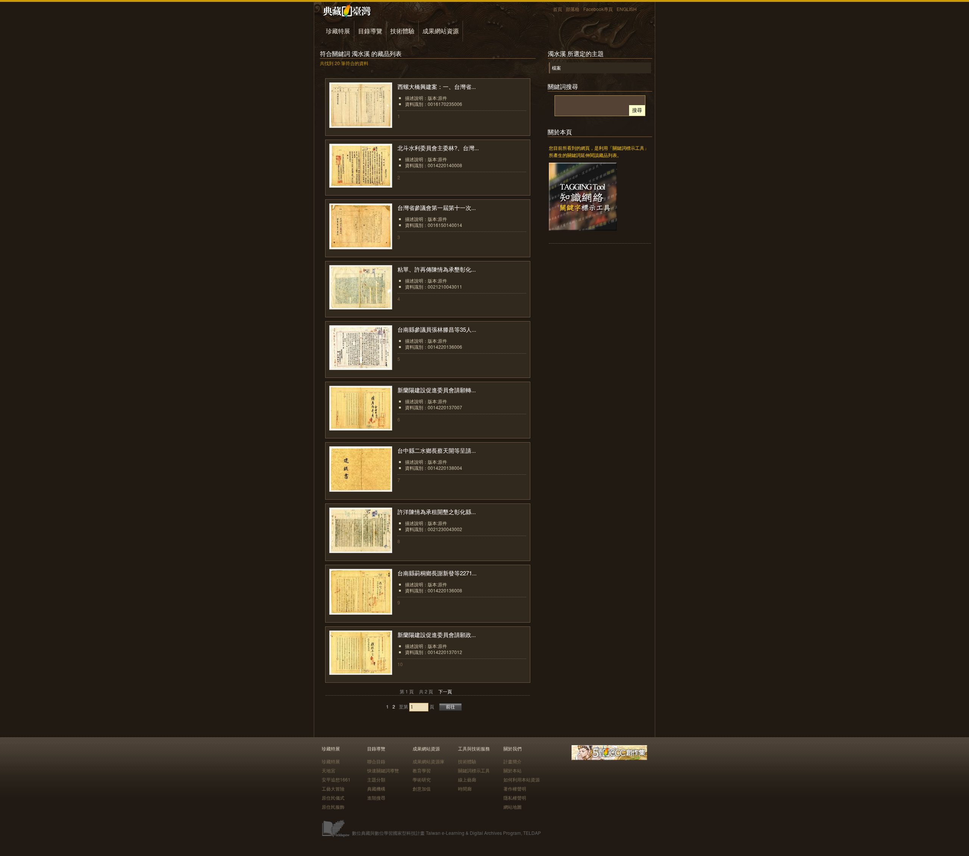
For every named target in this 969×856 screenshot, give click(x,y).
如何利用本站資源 (521, 779)
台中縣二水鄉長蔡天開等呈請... (436, 450)
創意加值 (422, 788)
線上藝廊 (467, 779)
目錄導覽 (370, 30)
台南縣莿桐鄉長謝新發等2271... (437, 573)
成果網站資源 (440, 30)
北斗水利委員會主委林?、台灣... (438, 148)
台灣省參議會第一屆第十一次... (436, 207)
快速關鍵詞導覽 (383, 770)
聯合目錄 (376, 761)
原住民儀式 (333, 797)
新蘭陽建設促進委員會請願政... (436, 635)
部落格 (573, 9)
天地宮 (328, 770)
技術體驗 (402, 30)
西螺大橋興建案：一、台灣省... (436, 86)
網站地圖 (512, 806)
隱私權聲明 (514, 797)
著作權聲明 (514, 788)
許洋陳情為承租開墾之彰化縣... (436, 512)
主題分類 (376, 779)
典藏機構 (376, 788)
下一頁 (445, 691)
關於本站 (512, 770)
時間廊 (465, 788)
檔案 (556, 67)
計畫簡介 (512, 761)
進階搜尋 (376, 797)
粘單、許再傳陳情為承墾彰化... (436, 269)
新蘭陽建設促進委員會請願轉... (436, 390)
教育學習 (422, 770)
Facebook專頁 (598, 9)
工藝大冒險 (333, 788)
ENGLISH (627, 9)
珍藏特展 (338, 30)
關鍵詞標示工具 (474, 770)
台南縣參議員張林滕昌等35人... (436, 329)
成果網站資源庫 (428, 761)
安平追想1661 (336, 779)
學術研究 (422, 779)
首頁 (557, 9)
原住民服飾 (333, 806)
